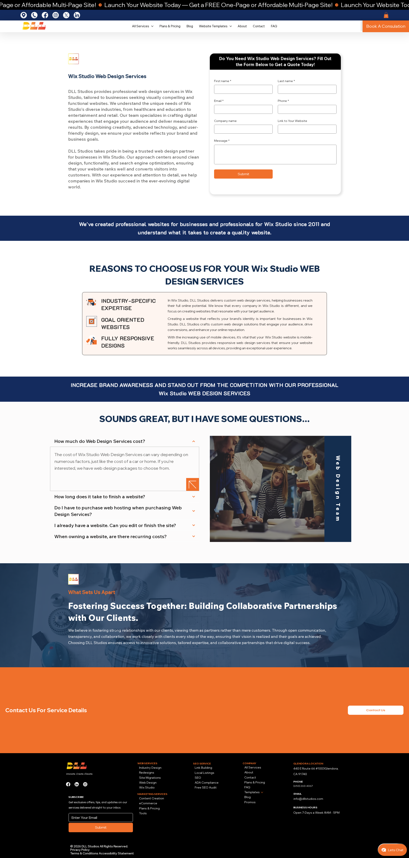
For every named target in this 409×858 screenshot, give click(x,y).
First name (222, 81)
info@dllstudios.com (308, 799)
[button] (386, 15)
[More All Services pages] (152, 26)
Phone (283, 101)
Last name (286, 81)
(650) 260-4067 (303, 785)
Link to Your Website (292, 121)
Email (218, 101)
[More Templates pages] (262, 792)
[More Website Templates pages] (231, 26)
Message (221, 141)
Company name (225, 121)
